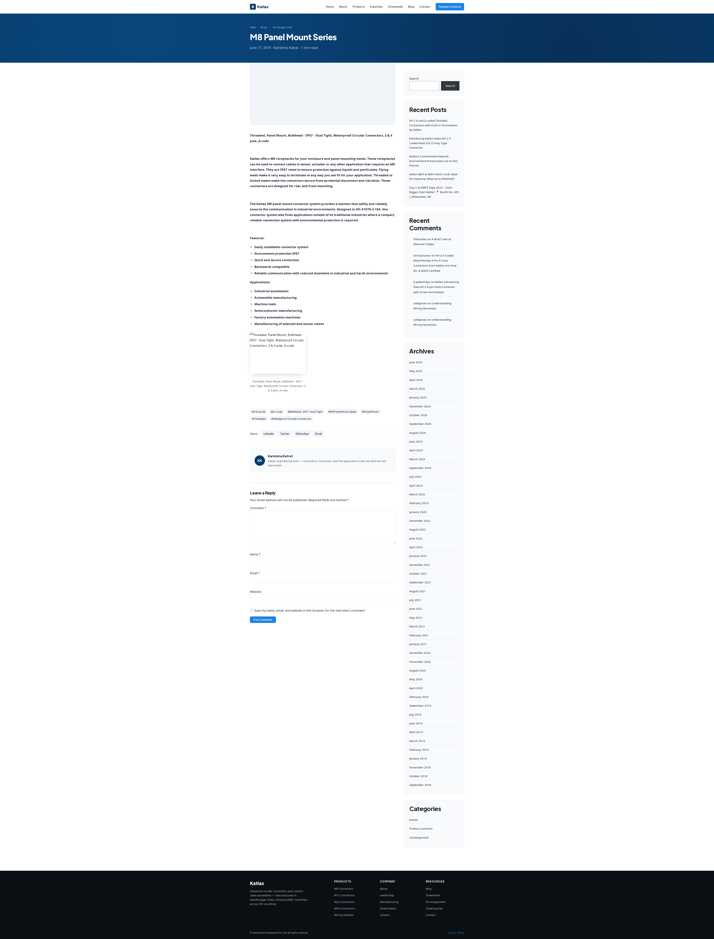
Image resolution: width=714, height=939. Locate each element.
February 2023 (419, 503)
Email (318, 433)
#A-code (276, 411)
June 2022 (415, 538)
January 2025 (418, 397)
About (343, 6)
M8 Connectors (343, 888)
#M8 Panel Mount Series (342, 411)
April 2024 (416, 450)
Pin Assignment (436, 902)
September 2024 (420, 424)
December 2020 (419, 653)
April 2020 (416, 688)
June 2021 (415, 608)
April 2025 (416, 380)
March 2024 (417, 459)
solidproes (420, 303)
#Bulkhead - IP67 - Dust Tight (305, 411)
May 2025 (415, 371)
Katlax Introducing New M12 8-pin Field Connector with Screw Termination (436, 287)
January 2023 (418, 512)
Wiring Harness (344, 915)
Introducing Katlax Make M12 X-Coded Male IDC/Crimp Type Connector (430, 143)
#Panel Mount (370, 411)
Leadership (387, 895)
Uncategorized (282, 27)
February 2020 (419, 697)
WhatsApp (302, 433)
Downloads (395, 6)
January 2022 (418, 556)
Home (330, 6)
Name (255, 554)
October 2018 (418, 776)
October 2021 (418, 573)
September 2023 (420, 468)
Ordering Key (434, 908)
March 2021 (417, 626)
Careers (385, 915)
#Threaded (259, 418)
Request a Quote (450, 6)
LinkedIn (269, 433)
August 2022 (417, 529)
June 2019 (415, 723)
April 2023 (416, 485)
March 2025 (417, 388)
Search (414, 78)
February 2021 (419, 635)
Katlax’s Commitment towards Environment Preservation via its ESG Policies (433, 160)
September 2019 (420, 705)
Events (413, 820)
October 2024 (418, 415)
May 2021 (415, 617)
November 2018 (420, 767)
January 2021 (418, 644)
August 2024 (417, 433)
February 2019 (419, 749)
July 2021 (415, 600)
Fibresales (420, 239)
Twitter (284, 433)
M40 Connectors (344, 908)
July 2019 (415, 714)
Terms (460, 932)
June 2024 (415, 441)
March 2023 (417, 494)
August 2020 (417, 670)
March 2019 (417, 741)
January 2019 (418, 758)
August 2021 (417, 591)
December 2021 (419, 565)
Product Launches (420, 828)
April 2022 (416, 547)
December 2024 (419, 406)
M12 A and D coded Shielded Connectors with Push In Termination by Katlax (433, 125)
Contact (424, 6)
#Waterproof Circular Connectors (291, 418)
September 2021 (420, 582)
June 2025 (415, 362)
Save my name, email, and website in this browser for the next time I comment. (309, 610)
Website (255, 592)
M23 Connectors (344, 902)
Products (359, 6)
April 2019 (416, 732)
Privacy (452, 932)
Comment (258, 508)
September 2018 (420, 785)
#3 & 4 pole (258, 411)
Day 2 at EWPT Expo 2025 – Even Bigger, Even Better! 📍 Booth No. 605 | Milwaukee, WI (434, 192)
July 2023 (415, 476)
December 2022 (419, 521)
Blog (411, 6)
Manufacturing (389, 902)
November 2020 (420, 662)
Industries (376, 6)
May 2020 (415, 679)
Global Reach (388, 908)
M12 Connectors (344, 895)
